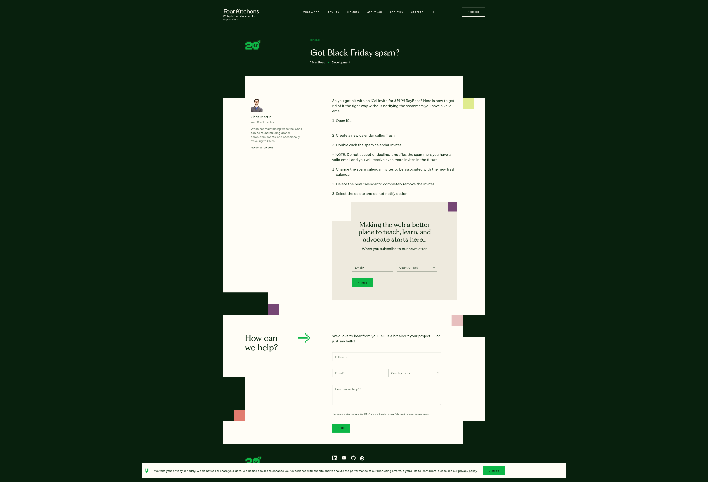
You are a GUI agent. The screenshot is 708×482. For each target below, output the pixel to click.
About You (374, 12)
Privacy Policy (394, 413)
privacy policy (467, 471)
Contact (473, 12)
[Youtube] (344, 458)
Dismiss (494, 470)
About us (396, 12)
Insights (353, 12)
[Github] (353, 458)
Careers (417, 12)
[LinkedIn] (334, 458)
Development (341, 62)
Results (333, 12)
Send (341, 428)
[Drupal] (362, 458)
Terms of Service (413, 413)
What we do (311, 12)
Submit (362, 282)
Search (433, 14)
